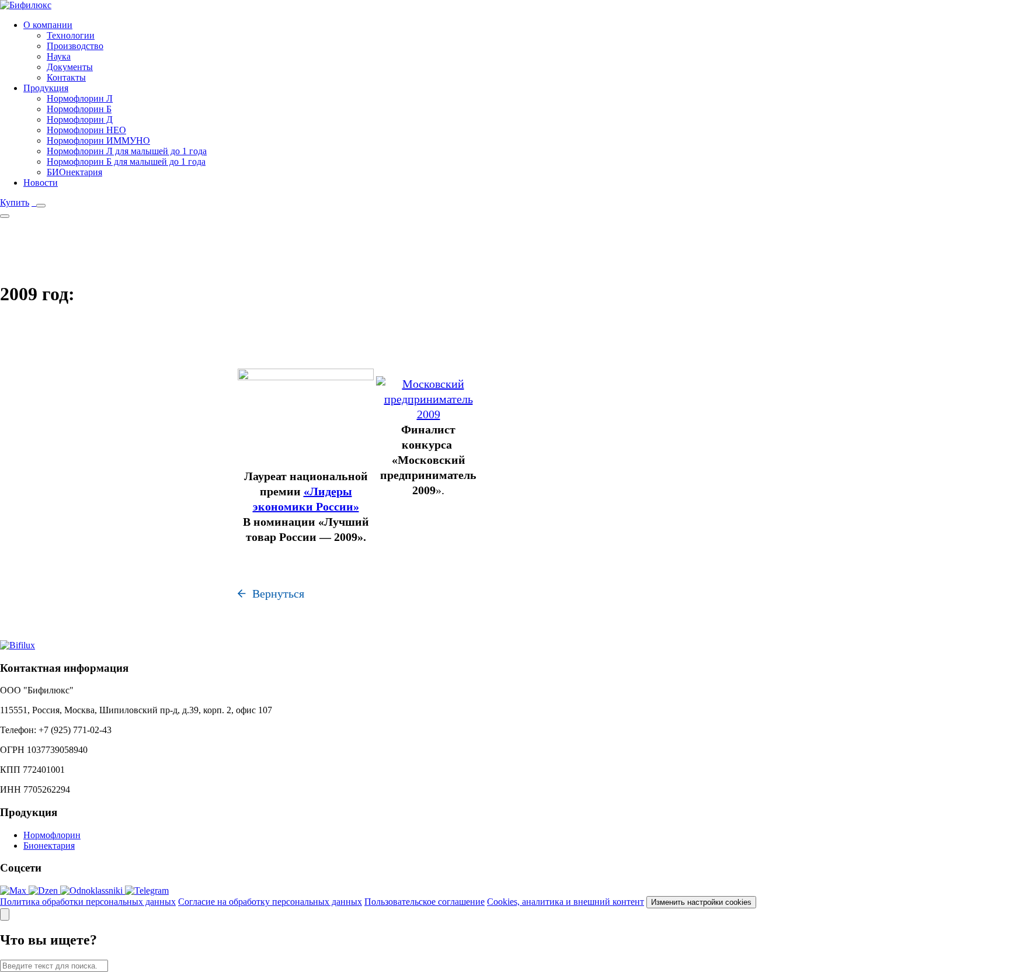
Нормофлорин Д (80, 119)
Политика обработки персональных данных (88, 902)
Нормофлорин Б (79, 109)
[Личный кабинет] (35, 202)
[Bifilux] (17, 645)
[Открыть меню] (41, 205)
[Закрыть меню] (4, 216)
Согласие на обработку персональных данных (270, 902)
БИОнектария (74, 172)
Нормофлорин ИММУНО (98, 140)
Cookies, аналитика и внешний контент (565, 902)
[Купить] (33, 202)
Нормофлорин (52, 835)
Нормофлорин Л (80, 98)
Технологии (71, 35)
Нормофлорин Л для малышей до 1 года (127, 151)
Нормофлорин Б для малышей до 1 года (126, 161)
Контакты (66, 77)
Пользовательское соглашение (424, 902)
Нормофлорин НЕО (86, 130)
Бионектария (49, 845)
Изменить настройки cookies (701, 902)
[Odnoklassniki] (92, 890)
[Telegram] (147, 890)
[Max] (14, 890)
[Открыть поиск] (4, 914)
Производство (75, 46)
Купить (14, 202)
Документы (70, 67)
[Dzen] (44, 890)
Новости (40, 183)
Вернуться (278, 593)
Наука (59, 56)
